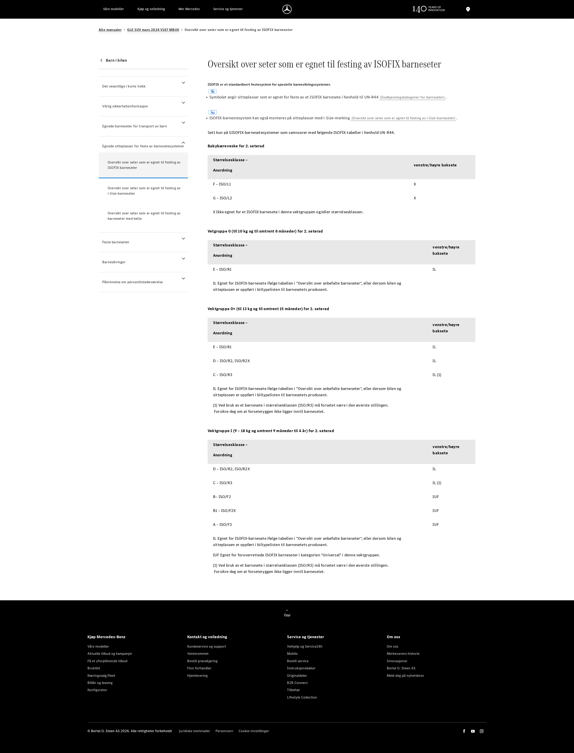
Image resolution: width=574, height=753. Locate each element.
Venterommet (198, 653)
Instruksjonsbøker (301, 668)
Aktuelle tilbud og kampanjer (109, 653)
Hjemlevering (197, 675)
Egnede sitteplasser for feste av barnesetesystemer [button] (143, 146)
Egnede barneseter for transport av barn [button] (134, 126)
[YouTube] (473, 731)
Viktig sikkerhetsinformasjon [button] (125, 106)
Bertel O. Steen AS (401, 668)
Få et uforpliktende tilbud (107, 661)
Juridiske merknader (194, 731)
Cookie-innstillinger (254, 731)
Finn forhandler (199, 668)
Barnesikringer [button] (114, 262)
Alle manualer (110, 29)
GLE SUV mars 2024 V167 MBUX (153, 29)
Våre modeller (98, 646)
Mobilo (292, 653)
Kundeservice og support (206, 646)
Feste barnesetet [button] (115, 242)
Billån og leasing (100, 682)
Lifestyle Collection (302, 697)
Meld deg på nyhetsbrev (405, 675)
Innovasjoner (397, 661)
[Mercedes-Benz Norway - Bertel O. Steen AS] (287, 9)
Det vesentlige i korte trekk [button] (124, 86)
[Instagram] (481, 731)
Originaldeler (297, 675)
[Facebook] (464, 731)
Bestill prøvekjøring (202, 661)
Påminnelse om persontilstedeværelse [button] (132, 282)
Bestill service (298, 661)
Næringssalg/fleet (101, 675)
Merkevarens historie (403, 653)
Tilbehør (293, 690)
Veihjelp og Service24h (304, 646)
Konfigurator (97, 690)
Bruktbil (93, 668)
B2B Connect (297, 682)
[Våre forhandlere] (468, 9)
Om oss (392, 646)
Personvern (224, 731)
